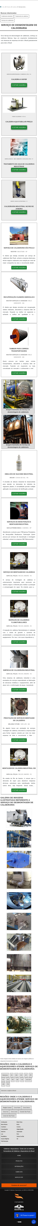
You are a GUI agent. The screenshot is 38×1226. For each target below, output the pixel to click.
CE (22, 1079)
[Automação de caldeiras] (19, 1045)
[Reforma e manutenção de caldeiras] (19, 900)
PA (8, 1084)
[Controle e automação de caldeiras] (19, 859)
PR (30, 1075)
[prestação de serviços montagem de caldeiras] (19, 714)
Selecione (5, 1075)
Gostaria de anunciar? (19, 1185)
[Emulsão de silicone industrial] (19, 470)
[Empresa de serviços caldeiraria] (19, 880)
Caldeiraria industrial (6, 16)
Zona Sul (5, 1111)
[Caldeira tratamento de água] (19, 962)
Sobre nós (19, 1172)
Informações (19, 1166)
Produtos (19, 1161)
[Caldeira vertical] (19, 1024)
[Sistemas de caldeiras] (19, 818)
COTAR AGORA (19, 85)
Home (19, 1155)
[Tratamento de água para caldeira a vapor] (19, 942)
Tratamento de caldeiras (21, 16)
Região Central (7, 1107)
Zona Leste (14, 1111)
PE (13, 1079)
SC (3, 1079)
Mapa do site (19, 1177)
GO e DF (28, 1079)
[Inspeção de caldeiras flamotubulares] (19, 616)
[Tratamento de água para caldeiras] (19, 983)
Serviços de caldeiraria (7, 20)
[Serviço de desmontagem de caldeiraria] (18, 394)
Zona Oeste (26, 1107)
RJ (11, 1075)
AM (3, 1084)
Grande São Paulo (25, 1111)
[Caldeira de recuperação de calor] (19, 921)
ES (21, 1075)
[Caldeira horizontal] (19, 838)
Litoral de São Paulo (9, 1116)
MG (16, 1075)
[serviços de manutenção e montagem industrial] (19, 518)
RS (8, 1079)
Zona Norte (17, 1107)
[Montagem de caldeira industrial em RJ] (19, 764)
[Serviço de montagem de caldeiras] (19, 568)
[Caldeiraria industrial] (19, 1004)
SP (26, 1075)
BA (17, 1079)
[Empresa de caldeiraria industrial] (19, 666)
